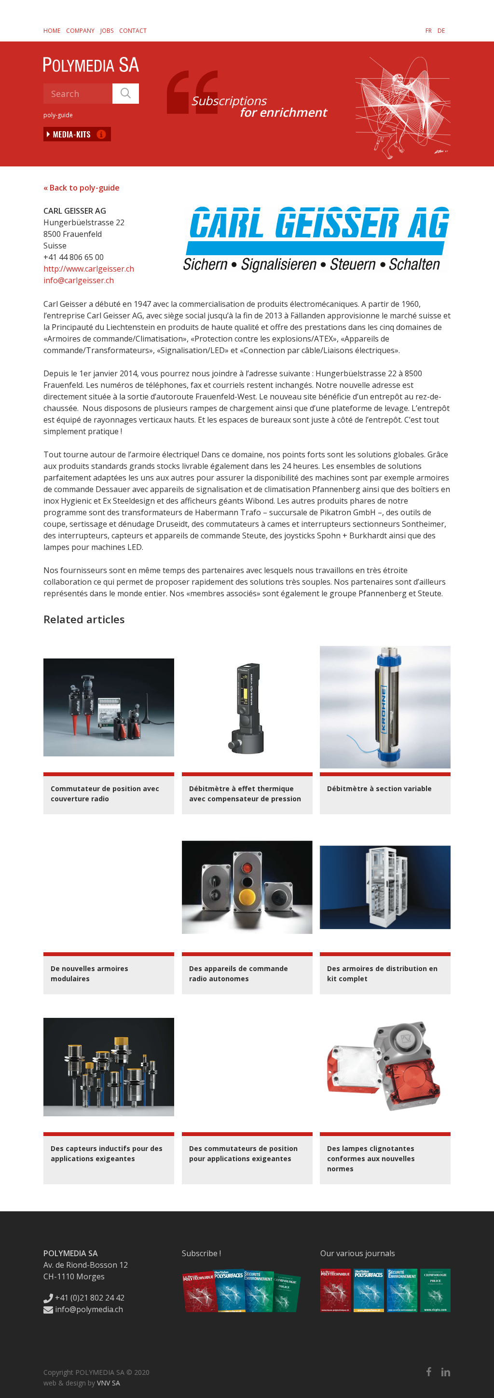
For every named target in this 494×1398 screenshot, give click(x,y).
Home (51, 31)
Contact (133, 31)
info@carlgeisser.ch (78, 280)
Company (80, 31)
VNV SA (108, 1382)
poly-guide (58, 115)
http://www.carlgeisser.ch (88, 268)
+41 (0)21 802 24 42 (88, 1297)
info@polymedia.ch (89, 1309)
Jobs (106, 31)
